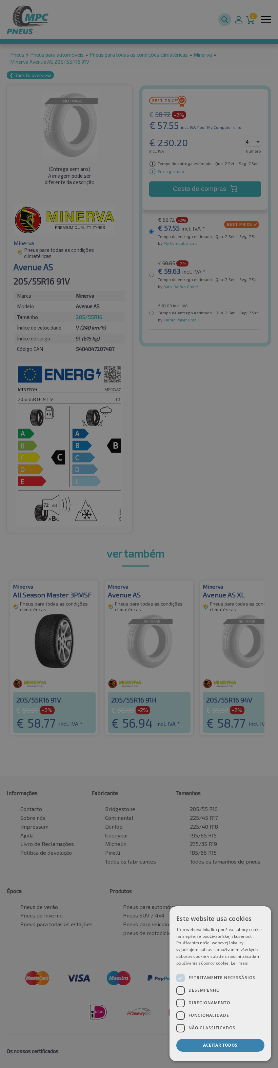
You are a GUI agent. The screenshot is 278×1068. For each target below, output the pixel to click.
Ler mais (239, 963)
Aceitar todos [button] (220, 1045)
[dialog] (220, 983)
